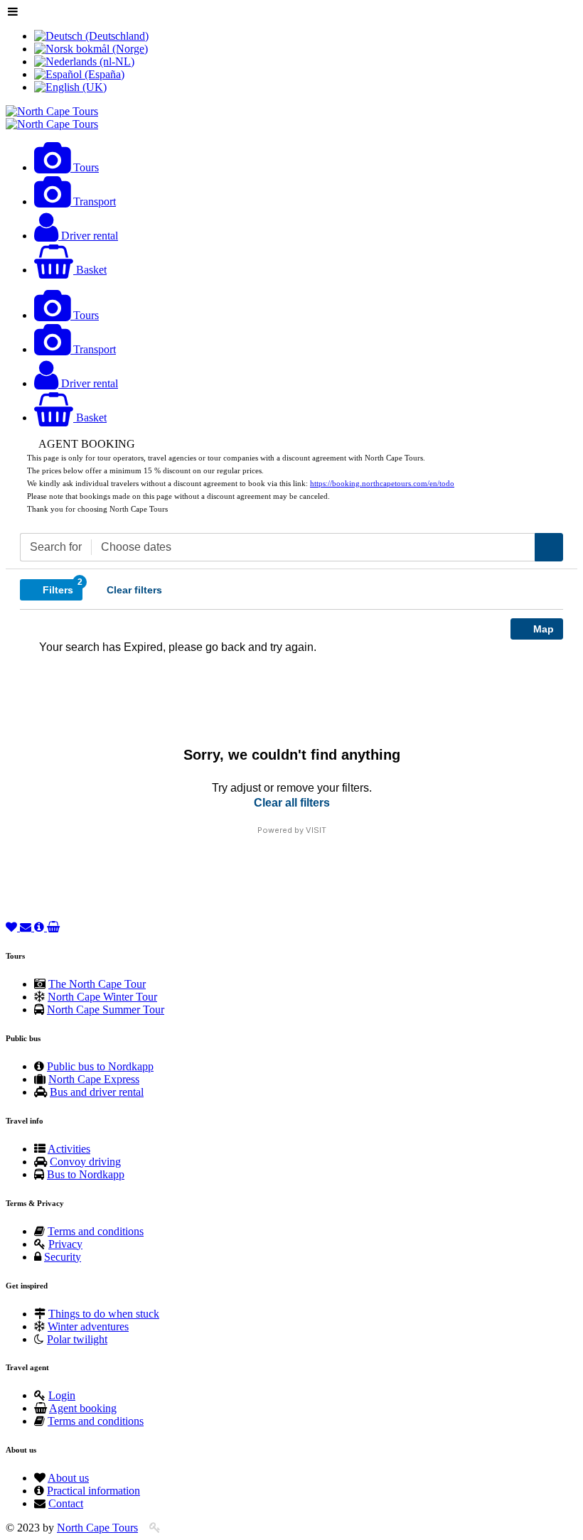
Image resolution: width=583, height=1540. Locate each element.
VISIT (316, 830)
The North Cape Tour (97, 984)
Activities (69, 1149)
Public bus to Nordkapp (100, 1066)
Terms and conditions (96, 1231)
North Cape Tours (97, 1528)
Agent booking (83, 1408)
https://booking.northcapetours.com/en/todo (382, 484)
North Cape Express (93, 1079)
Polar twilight (77, 1339)
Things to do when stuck (103, 1314)
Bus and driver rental (97, 1092)
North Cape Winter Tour (102, 997)
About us (68, 1478)
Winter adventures (88, 1326)
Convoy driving (85, 1162)
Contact (65, 1503)
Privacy (65, 1244)
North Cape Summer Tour (105, 1009)
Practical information (93, 1491)
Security (62, 1257)
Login (61, 1395)
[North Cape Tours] (52, 111)
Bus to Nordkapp (85, 1174)
